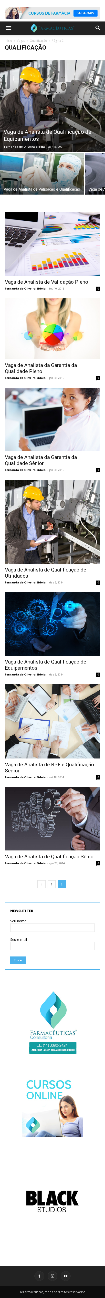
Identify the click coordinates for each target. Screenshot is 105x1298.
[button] (8, 28)
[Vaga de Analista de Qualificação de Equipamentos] (52, 106)
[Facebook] (39, 1276)
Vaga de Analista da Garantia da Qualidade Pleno (41, 368)
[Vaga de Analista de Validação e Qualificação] (42, 179)
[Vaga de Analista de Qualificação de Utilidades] (52, 522)
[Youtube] (66, 1276)
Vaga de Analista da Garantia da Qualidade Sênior (41, 460)
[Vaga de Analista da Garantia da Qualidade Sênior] (52, 419)
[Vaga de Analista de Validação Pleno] (52, 244)
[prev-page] (41, 884)
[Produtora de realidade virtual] (52, 1201)
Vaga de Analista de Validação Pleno (46, 282)
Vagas (21, 41)
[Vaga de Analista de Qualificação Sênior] (52, 819)
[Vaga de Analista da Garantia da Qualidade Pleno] (52, 328)
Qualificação (38, 41)
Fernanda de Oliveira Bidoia (24, 146)
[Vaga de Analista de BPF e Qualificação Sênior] (52, 721)
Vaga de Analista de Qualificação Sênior (50, 857)
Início (8, 41)
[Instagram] (52, 1276)
